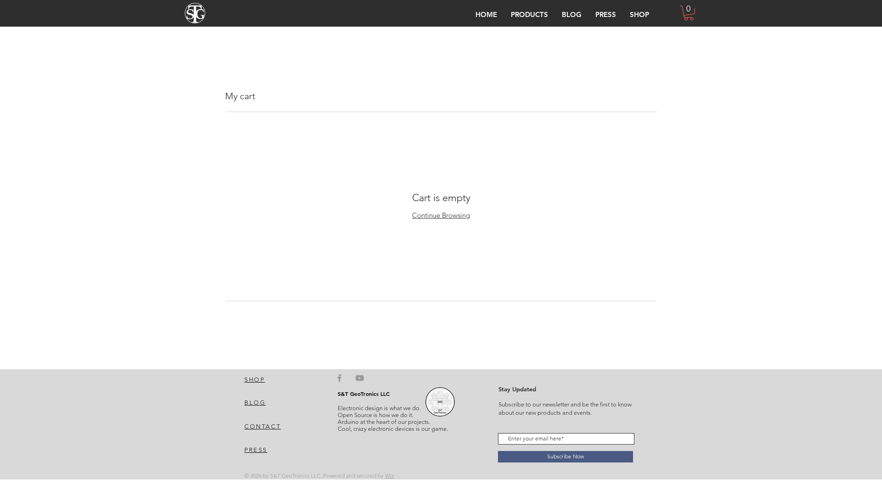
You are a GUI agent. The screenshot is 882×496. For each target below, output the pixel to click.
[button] (529, 14)
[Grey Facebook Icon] (339, 378)
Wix (389, 475)
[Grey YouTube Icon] (360, 378)
